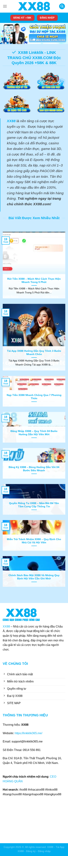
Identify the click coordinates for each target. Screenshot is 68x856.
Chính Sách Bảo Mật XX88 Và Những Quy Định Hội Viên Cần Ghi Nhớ (34, 577)
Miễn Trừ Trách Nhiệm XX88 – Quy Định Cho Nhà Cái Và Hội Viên (34, 541)
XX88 (6, 626)
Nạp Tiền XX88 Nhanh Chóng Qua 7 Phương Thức (34, 397)
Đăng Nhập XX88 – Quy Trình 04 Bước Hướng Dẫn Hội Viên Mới (34, 433)
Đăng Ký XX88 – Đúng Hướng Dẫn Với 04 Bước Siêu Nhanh (34, 469)
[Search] (62, 6)
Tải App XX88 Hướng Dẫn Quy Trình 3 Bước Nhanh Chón (34, 353)
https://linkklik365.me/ (28, 733)
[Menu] (5, 6)
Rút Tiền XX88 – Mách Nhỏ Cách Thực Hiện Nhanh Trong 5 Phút (34, 280)
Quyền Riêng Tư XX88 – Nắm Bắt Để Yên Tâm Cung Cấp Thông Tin (34, 505)
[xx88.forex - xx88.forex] (34, 6)
